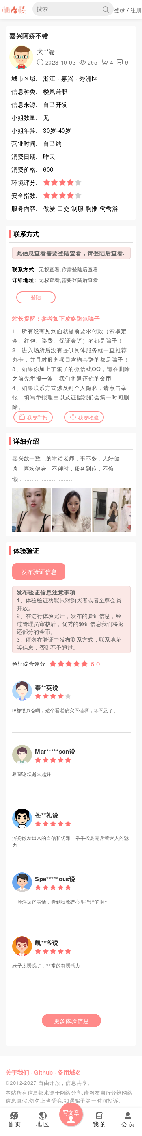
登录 (119, 10)
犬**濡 (46, 51)
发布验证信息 (39, 571)
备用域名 (69, 1072)
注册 (136, 10)
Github (43, 1072)
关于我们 (17, 1072)
